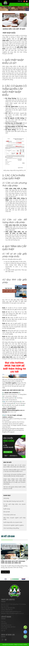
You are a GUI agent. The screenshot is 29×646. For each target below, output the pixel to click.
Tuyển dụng (6, 508)
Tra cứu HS (4, 628)
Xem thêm (4, 572)
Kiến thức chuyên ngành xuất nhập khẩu (14, 518)
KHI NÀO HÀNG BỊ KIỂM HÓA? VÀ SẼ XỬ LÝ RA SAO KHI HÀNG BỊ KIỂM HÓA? (14, 470)
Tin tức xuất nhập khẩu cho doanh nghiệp (14, 504)
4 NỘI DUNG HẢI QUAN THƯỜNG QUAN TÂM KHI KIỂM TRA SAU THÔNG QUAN (14, 475)
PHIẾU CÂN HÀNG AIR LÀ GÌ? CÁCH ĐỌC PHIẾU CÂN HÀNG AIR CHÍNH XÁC (14, 465)
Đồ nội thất (6, 511)
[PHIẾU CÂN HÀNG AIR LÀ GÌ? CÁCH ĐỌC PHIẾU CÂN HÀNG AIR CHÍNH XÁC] (14, 551)
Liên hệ (3, 630)
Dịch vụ (3, 621)
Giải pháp (6, 498)
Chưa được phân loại (9, 514)
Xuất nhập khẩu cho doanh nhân (12, 522)
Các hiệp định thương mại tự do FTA (13, 501)
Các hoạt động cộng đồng (11, 528)
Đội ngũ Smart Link (6, 625)
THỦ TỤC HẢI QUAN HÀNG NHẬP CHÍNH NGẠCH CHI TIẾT (14, 487)
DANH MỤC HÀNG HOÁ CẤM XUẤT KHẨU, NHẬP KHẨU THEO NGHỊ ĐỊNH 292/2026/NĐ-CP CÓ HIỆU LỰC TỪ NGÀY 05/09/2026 (14, 481)
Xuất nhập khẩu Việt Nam (8, 627)
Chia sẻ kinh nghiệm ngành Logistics (13, 525)
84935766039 (12, 408)
